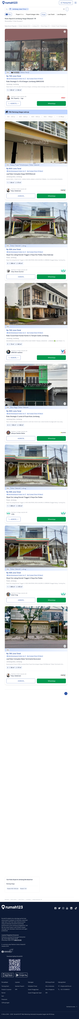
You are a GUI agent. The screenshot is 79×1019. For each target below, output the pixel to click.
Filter (8, 14)
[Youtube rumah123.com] (67, 908)
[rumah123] (12, 907)
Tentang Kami (5, 986)
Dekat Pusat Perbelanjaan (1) (61, 26)
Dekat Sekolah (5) (24, 26)
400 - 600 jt (23, 117)
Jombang (28, 899)
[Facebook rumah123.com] (55, 908)
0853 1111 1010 (17, 940)
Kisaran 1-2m (23, 888)
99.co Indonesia (49, 986)
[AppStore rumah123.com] (8, 975)
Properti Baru (20, 14)
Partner (3, 993)
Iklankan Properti (19, 986)
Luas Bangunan (61, 14)
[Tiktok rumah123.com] (75, 908)
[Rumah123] (9, 2)
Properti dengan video (32, 14)
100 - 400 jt (11, 117)
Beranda (7, 899)
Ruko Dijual (13, 899)
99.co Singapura (49, 989)
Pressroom (4, 999)
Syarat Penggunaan (33, 989)
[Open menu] (75, 3)
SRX (46, 993)
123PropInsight (5, 1002)
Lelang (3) (35, 26)
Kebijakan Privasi (32, 986)
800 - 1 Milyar (48, 117)
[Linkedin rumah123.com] (71, 908)
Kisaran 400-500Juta (12, 888)
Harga (43, 14)
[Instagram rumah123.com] (63, 908)
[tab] (22, 884)
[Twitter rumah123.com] (59, 908)
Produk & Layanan (6, 989)
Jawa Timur (21, 899)
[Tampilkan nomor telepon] (18, 103)
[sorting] (13, 14)
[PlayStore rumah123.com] (21, 975)
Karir (3, 996)
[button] (33, 9)
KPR (16, 989)
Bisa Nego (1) (45, 26)
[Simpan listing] (65, 31)
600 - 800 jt (35, 117)
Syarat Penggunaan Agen (35, 993)
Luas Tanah (51, 14)
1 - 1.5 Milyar (60, 117)
